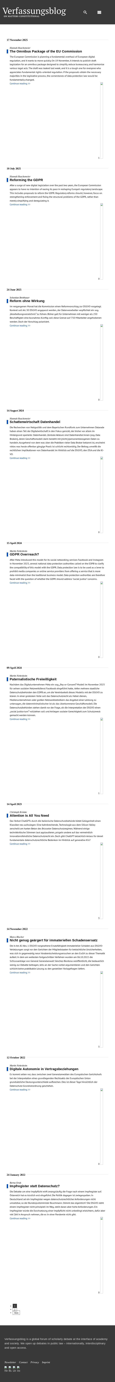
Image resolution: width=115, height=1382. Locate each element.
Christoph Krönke (18, 812)
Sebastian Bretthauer (19, 297)
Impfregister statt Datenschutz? (35, 1186)
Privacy (35, 1362)
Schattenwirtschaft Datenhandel (35, 422)
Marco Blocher (17, 937)
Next (16, 1312)
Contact (23, 1362)
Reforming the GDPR (26, 180)
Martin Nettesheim (18, 551)
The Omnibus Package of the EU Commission (46, 51)
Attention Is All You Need (29, 815)
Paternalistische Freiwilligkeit (33, 679)
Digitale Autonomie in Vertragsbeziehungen (44, 1069)
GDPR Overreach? (24, 554)
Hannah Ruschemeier (20, 48)
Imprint (46, 1362)
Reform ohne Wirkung (27, 301)
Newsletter (10, 1362)
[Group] (34, 8)
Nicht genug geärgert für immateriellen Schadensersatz (53, 940)
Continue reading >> (20, 83)
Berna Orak (15, 1182)
